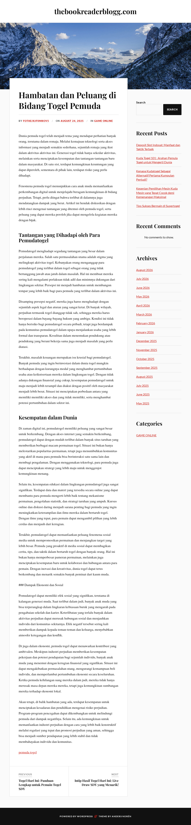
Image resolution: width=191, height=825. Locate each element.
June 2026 (143, 287)
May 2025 (142, 403)
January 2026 (145, 332)
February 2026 (145, 323)
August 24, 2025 (72, 120)
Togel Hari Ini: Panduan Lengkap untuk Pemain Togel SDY (40, 784)
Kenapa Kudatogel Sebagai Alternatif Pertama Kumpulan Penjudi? (155, 175)
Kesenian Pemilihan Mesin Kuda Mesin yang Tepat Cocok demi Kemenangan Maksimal (157, 193)
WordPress (85, 816)
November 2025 (146, 350)
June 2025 (143, 394)
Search (140, 102)
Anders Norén (121, 816)
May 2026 (142, 296)
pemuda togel (28, 752)
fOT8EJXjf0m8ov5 (36, 120)
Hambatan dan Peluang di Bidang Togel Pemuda (67, 100)
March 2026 (144, 314)
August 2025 (144, 376)
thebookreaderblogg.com (95, 11)
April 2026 (143, 305)
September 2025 (146, 367)
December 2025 (146, 341)
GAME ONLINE (103, 120)
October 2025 (145, 359)
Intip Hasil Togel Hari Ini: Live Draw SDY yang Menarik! (97, 782)
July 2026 (142, 278)
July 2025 (142, 385)
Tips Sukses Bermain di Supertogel (158, 206)
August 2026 (144, 270)
